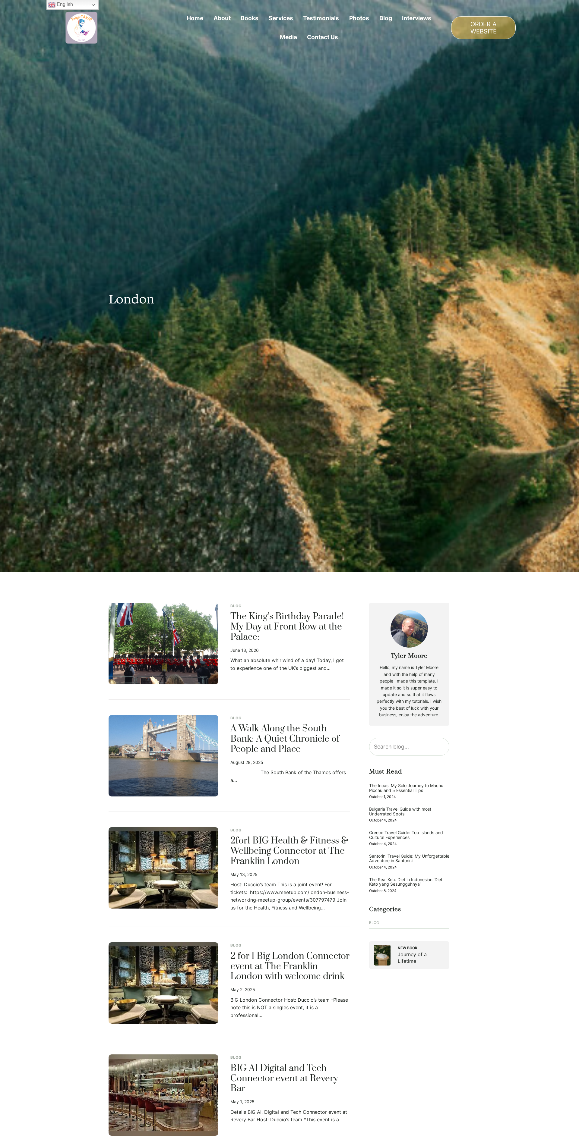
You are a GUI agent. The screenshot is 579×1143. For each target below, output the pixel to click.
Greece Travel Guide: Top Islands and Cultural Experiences (406, 835)
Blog (236, 606)
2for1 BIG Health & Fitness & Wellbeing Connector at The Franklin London (289, 851)
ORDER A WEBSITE (483, 27)
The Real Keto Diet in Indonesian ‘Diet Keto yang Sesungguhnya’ (405, 882)
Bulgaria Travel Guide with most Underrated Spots (400, 811)
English (64, 4)
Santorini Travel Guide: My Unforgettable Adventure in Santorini (409, 858)
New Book (407, 948)
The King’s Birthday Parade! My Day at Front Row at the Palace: (287, 627)
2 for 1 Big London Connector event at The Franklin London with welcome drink (290, 966)
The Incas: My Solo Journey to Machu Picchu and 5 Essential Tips (406, 788)
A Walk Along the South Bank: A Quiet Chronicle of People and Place (285, 739)
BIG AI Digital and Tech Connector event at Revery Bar (284, 1078)
